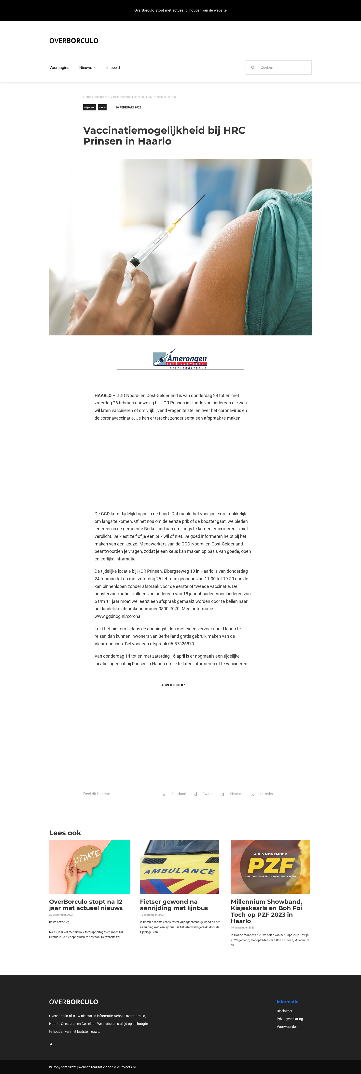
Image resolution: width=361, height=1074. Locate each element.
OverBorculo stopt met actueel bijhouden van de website (180, 10)
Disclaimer (284, 1011)
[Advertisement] (173, 466)
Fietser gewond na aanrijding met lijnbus (174, 905)
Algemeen (101, 97)
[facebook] (51, 1045)
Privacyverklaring (290, 1019)
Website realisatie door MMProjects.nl (107, 1067)
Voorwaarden (287, 1027)
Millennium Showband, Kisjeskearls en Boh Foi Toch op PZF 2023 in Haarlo (266, 911)
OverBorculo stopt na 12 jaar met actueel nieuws (86, 905)
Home (87, 97)
